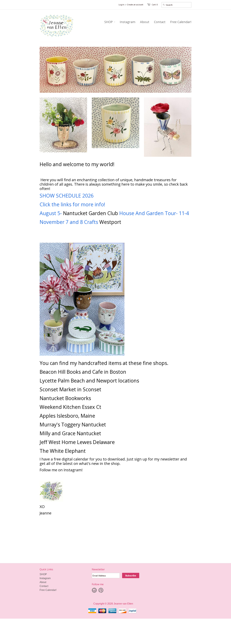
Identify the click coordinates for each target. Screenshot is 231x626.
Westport (110, 222)
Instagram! (74, 469)
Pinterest (100, 590)
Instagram (45, 578)
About (43, 582)
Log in (121, 4)
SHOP (43, 574)
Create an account (135, 4)
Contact (44, 586)
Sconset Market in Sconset (70, 389)
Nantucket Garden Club (90, 213)
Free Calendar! (48, 590)
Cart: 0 (155, 4)
